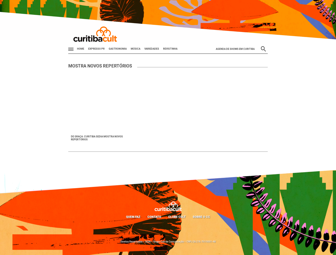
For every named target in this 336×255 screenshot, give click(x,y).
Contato (154, 216)
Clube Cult (177, 216)
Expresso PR (96, 48)
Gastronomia (118, 48)
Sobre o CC (201, 216)
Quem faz (133, 216)
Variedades (151, 48)
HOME (80, 48)
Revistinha (170, 48)
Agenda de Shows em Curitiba (235, 49)
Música (135, 48)
